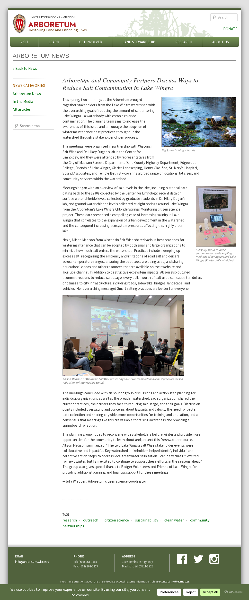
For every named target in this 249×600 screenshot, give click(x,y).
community (199, 520)
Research (183, 42)
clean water (174, 520)
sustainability (146, 520)
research (69, 520)
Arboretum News (27, 93)
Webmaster (182, 581)
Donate (230, 28)
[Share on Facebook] (66, 496)
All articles (22, 109)
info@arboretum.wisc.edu (32, 562)
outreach (90, 520)
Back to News (26, 68)
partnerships (73, 525)
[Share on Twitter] (75, 496)
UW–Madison (52, 17)
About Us (220, 42)
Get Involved (90, 42)
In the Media (23, 101)
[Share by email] (84, 496)
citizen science (117, 520)
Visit (24, 42)
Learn (54, 42)
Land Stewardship (139, 42)
